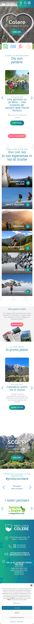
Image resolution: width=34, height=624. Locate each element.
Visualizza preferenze (17, 617)
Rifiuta (17, 612)
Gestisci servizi (16, 603)
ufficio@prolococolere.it (19, 555)
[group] (17, 486)
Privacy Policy (20, 621)
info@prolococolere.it (19, 553)
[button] (31, 585)
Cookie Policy (13, 621)
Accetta (17, 608)
